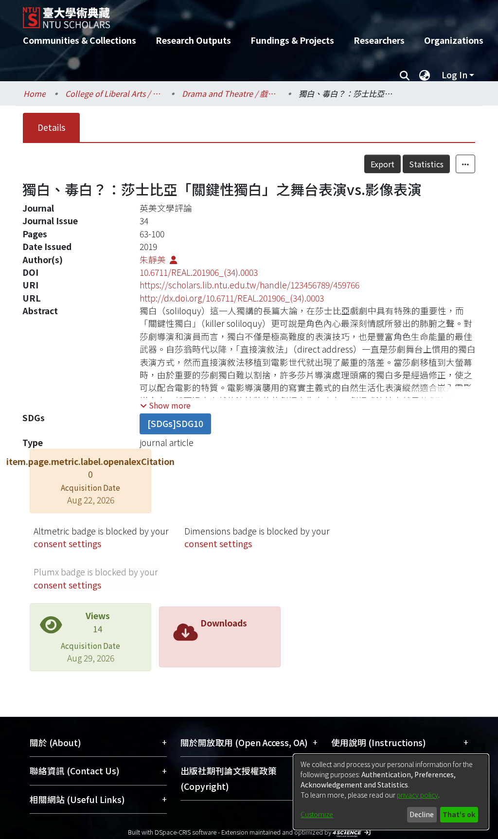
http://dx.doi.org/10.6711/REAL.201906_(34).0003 (232, 298)
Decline (421, 814)
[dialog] (391, 791)
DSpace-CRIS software (185, 832)
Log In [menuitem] (454, 75)
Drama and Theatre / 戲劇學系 (230, 93)
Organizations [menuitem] (453, 40)
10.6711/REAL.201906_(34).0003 (199, 272)
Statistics (426, 164)
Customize (317, 814)
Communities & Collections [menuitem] (79, 40)
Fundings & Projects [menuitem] (292, 40)
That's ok (459, 814)
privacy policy (417, 795)
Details (51, 127)
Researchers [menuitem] (379, 40)
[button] (165, 405)
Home (34, 93)
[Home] (240, 14)
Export (382, 164)
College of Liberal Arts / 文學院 (113, 93)
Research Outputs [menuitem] (193, 40)
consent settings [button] (67, 543)
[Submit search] (404, 75)
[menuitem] (424, 75)
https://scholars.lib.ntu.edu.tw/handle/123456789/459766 (249, 285)
